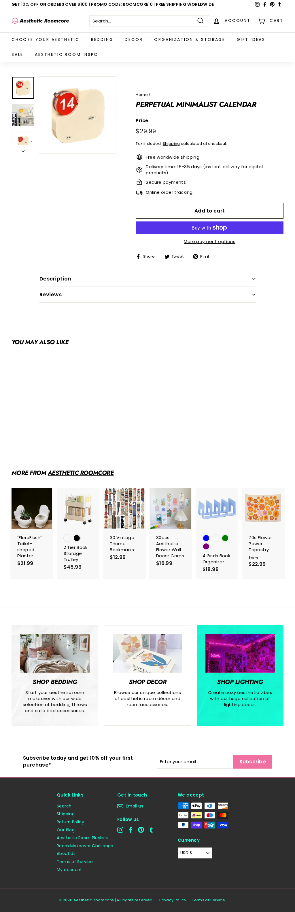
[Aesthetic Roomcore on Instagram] (120, 830)
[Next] (23, 149)
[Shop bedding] (55, 653)
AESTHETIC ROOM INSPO (66, 54)
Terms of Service (75, 861)
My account (69, 870)
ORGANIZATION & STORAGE (189, 39)
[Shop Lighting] (240, 653)
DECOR (134, 39)
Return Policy (70, 822)
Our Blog (66, 830)
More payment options (209, 241)
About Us (66, 853)
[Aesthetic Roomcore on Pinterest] (141, 830)
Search (64, 806)
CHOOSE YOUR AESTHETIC (46, 39)
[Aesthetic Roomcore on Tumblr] (151, 830)
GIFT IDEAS (251, 39)
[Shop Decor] (147, 653)
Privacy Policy (172, 900)
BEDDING (102, 39)
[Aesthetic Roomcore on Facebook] (131, 830)
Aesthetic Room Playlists (82, 838)
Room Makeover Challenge (85, 846)
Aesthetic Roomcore (81, 473)
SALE (17, 54)
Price (142, 120)
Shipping (171, 143)
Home (142, 94)
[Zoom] (77, 115)
